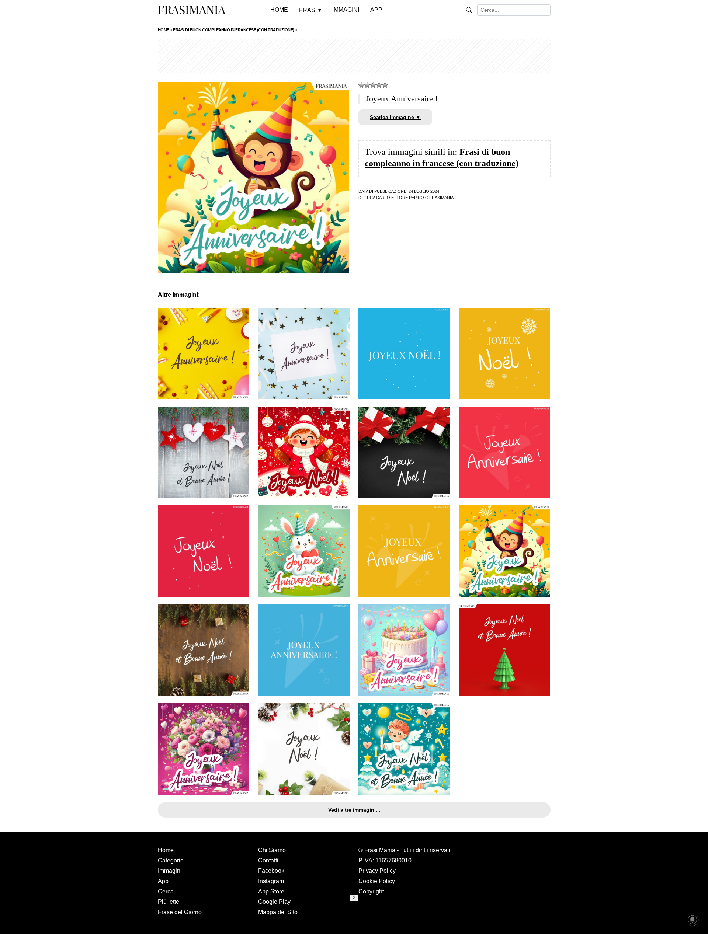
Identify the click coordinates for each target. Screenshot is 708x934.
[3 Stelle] (373, 85)
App (163, 881)
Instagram (271, 881)
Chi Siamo (272, 850)
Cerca (166, 891)
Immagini (170, 871)
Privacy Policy (377, 871)
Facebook (271, 871)
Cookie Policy (376, 881)
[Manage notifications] (692, 920)
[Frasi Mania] (192, 9)
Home (166, 850)
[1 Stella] (361, 85)
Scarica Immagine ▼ (395, 117)
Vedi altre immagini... (354, 810)
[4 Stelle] (379, 85)
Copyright (371, 891)
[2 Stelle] (367, 85)
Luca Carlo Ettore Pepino (394, 197)
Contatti (268, 860)
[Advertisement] (354, 56)
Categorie (171, 860)
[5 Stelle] (385, 85)
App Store (271, 891)
